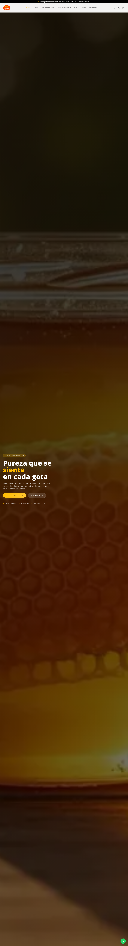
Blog (84, 8)
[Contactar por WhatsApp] (123, 941)
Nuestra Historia (48, 8)
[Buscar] (114, 8)
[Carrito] (123, 8)
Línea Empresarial (64, 8)
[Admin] (119, 8)
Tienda (36, 8)
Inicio (28, 8)
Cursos (76, 8)
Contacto (93, 8)
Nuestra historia (37, 495)
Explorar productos (13, 495)
